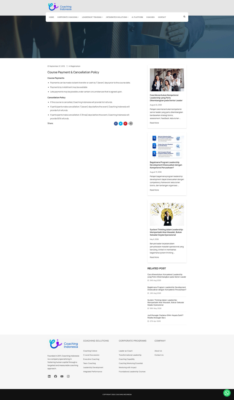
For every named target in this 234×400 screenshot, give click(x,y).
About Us (158, 351)
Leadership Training (91, 17)
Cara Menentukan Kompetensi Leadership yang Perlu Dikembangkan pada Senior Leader (166, 98)
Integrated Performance (92, 372)
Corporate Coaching (67, 17)
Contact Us (159, 355)
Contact (162, 17)
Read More (154, 123)
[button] (227, 393)
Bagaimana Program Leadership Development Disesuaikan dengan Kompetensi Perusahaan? (166, 165)
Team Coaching (89, 363)
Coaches (150, 17)
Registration (75, 66)
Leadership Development (93, 367)
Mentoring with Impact (127, 367)
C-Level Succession (91, 355)
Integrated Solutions (116, 17)
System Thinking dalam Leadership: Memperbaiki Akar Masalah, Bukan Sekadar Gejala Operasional (166, 232)
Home (51, 17)
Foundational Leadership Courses (132, 372)
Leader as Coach (125, 351)
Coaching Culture (90, 351)
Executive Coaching (91, 359)
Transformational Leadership (130, 355)
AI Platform (137, 17)
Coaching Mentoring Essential (131, 363)
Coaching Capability (127, 359)
